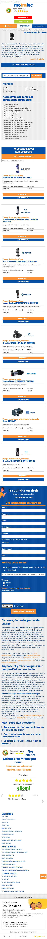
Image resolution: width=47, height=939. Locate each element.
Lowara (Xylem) (33, 90)
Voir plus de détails (37, 59)
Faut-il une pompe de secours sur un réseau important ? (21, 735)
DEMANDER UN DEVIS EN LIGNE (23, 65)
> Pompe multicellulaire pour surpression (15, 136)
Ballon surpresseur (7, 885)
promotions (22, 17)
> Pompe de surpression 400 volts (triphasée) (17, 126)
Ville (3, 555)
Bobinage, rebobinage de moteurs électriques (15, 870)
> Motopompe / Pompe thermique (13, 118)
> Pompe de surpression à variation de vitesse (17, 110)
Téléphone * (7, 527)
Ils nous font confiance (8, 819)
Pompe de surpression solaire (11, 882)
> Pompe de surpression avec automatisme (16, 108)
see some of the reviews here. (23, 784)
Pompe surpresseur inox (9, 876)
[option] (23, 803)
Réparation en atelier (8, 834)
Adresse (5, 542)
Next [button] (43, 801)
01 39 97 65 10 (24, 27)
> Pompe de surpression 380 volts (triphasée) (17, 124)
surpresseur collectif (33, 656)
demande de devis (39, 26)
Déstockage (5, 825)
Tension (5, 580)
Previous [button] (1, 795)
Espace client (9, 2)
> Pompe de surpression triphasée (13, 132)
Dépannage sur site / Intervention (12, 831)
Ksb (7, 90)
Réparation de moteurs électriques (12, 867)
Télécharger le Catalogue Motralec (12, 849)
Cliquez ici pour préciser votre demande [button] (16, 588)
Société (2, 2)
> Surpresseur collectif (9, 114)
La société (5, 816)
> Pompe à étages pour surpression (14, 120)
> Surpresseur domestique (11, 112)
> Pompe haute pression (10, 134)
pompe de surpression (31, 658)
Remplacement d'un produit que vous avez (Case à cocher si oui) (24, 568)
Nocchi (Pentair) (11, 92)
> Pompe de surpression (10, 104)
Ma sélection (17, 2)
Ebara (8, 88)
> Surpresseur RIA (8, 116)
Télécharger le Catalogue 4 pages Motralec (15, 852)
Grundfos (31, 88)
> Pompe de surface (9, 106)
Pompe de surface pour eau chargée (13, 891)
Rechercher (36, 75)
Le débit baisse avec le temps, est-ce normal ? (21, 742)
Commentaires (8, 590)
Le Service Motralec (8, 855)
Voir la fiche (22, 194)
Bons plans (22, 22)
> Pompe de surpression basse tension (15, 130)
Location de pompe (7, 858)
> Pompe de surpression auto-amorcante (15, 128)
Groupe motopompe (8, 888)
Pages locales (6, 837)
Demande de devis (23, 198)
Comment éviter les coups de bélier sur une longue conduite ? (23, 728)
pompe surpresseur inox (26, 660)
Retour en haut (43, 877)
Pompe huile (5, 879)
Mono (8, 582)
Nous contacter (6, 843)
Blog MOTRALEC (7, 828)
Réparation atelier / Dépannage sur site (13, 861)
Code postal (7, 549)
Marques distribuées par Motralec (12, 840)
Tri (7, 585)
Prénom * (5, 514)
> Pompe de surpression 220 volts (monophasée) (18, 122)
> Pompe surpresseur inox (11, 138)
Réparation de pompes (8, 864)
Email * (4, 520)
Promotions (5, 822)
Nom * (4, 507)
